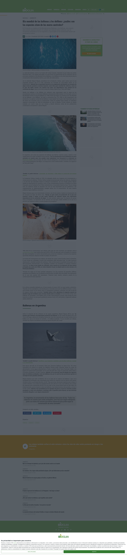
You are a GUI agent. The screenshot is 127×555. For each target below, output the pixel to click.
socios (14, 542)
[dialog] (63, 544)
